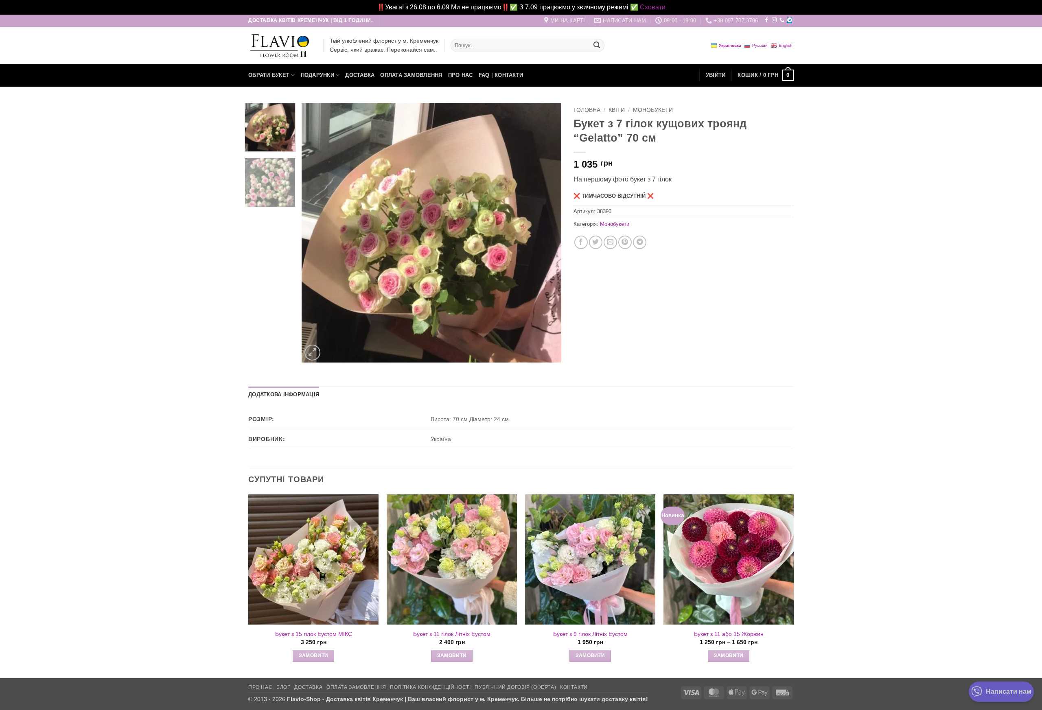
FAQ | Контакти (501, 75)
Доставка (359, 75)
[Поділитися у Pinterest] (625, 242)
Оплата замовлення (411, 75)
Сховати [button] (652, 7)
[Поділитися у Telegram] (639, 242)
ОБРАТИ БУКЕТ (268, 75)
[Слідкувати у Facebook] (766, 20)
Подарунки (317, 75)
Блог (283, 687)
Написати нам (1008, 691)
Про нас (460, 75)
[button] (716, 75)
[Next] (546, 233)
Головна (587, 110)
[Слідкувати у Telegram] (789, 20)
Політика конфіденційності (430, 687)
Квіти (617, 110)
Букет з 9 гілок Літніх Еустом (590, 634)
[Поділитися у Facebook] (581, 242)
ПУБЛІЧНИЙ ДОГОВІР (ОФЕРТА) (515, 687)
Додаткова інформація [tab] (283, 394)
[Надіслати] (597, 45)
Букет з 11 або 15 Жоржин (729, 634)
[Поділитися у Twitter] (595, 242)
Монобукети (653, 110)
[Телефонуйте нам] (781, 20)
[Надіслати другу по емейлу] (610, 242)
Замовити (313, 655)
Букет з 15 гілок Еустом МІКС (313, 634)
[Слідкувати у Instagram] (774, 20)
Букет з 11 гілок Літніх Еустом (451, 634)
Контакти (574, 687)
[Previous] (317, 233)
